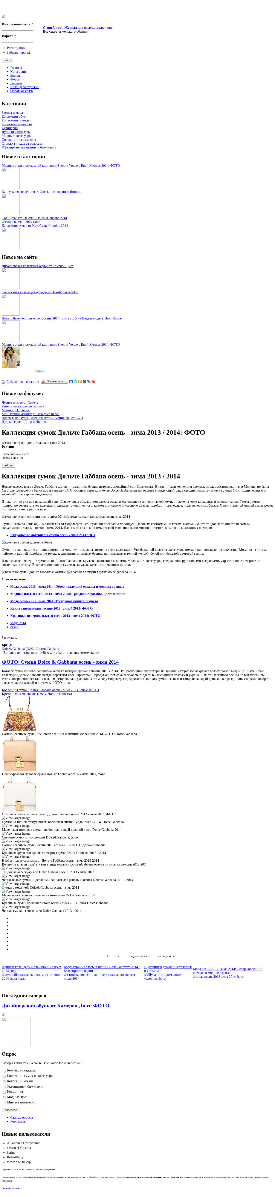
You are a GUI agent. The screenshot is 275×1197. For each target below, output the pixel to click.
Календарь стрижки (24, 87)
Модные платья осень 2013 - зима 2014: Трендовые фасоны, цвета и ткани (67, 594)
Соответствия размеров (19, 139)
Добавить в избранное (22, 381)
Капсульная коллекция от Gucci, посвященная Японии (42, 192)
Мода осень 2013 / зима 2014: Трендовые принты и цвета (54, 601)
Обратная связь (21, 91)
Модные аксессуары (16, 136)
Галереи (16, 83)
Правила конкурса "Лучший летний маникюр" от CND (42, 418)
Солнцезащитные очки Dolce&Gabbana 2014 (34, 218)
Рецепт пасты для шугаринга (23, 406)
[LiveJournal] (89, 381)
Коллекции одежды (16, 120)
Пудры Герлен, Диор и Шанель (24, 422)
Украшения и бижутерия (25, 1086)
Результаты (18, 1121)
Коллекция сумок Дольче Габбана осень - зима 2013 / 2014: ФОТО (50, 690)
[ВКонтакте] (71, 381)
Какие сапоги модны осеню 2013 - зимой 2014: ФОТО (51, 608)
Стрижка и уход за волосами (23, 143)
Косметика (15, 1091)
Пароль (9, 36)
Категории (18, 71)
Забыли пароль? (18, 52)
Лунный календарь (16, 132)
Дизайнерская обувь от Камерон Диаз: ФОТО (55, 1005)
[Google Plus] (93, 381)
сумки (14, 627)
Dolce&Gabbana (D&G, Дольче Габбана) (31, 649)
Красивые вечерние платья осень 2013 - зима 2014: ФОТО (55, 615)
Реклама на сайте (11, 1188)
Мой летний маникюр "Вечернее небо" (31, 414)
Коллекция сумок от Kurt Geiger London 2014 (35, 225)
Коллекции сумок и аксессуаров (30, 1075)
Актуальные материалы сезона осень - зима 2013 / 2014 (52, 535)
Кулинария (10, 128)
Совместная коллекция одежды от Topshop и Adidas (40, 292)
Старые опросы (21, 1117)
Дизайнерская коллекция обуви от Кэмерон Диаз (37, 266)
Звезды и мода (12, 112)
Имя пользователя (17, 24)
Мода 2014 (18, 623)
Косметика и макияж (17, 124)
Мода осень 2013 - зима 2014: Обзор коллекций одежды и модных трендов (67, 586)
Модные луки (17, 1097)
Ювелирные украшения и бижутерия (29, 147)
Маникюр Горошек (16, 410)
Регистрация (16, 48)
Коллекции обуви (15, 116)
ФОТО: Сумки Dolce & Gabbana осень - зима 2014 (60, 662)
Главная (16, 68)
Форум (15, 79)
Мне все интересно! (21, 1102)
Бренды (15, 75)
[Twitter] (75, 381)
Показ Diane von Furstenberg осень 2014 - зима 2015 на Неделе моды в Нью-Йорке (62, 318)
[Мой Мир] (84, 381)
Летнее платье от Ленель (20, 402)
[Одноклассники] (80, 381)
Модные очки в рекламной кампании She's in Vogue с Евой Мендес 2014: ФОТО (61, 165)
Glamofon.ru (28, 1169)
